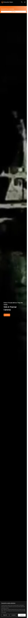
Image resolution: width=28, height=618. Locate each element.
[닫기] (25, 7)
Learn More (13, 11)
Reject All (5, 615)
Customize (13, 615)
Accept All (22, 615)
